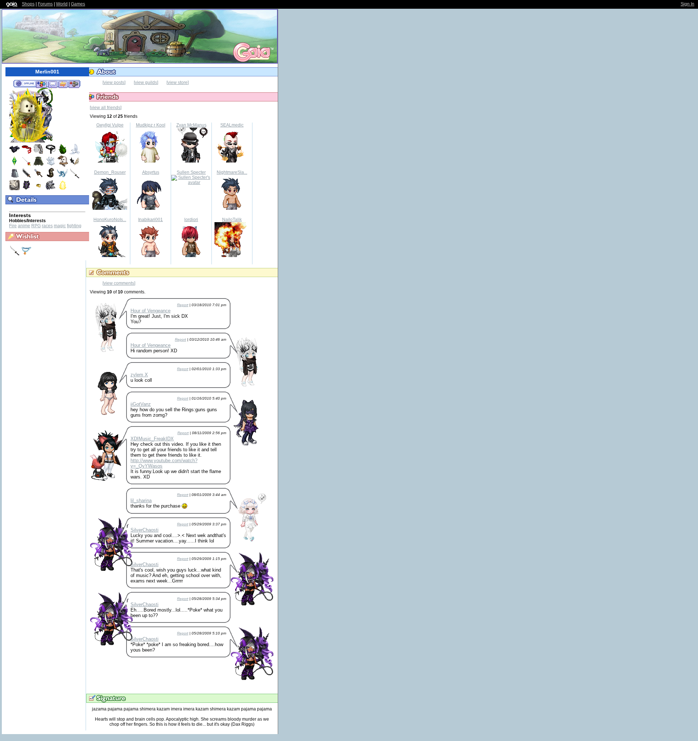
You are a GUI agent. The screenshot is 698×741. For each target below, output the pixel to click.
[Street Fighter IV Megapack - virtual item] (26, 153)
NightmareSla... (232, 172)
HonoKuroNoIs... (109, 219)
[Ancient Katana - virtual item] (74, 177)
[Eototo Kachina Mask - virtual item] (62, 165)
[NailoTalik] (231, 255)
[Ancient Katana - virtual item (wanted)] (15, 254)
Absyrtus (150, 172)
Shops (28, 4)
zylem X (139, 374)
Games (78, 4)
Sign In (687, 4)
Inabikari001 (150, 219)
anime (24, 225)
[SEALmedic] (231, 161)
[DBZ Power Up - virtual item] (62, 189)
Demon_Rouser (110, 172)
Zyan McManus (191, 125)
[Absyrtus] (150, 208)
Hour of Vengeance (151, 310)
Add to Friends (41, 84)
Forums (45, 4)
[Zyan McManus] (191, 161)
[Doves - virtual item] (74, 153)
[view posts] (114, 82)
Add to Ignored (74, 84)
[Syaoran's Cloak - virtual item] (38, 165)
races (47, 225)
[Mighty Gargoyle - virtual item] (14, 189)
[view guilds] (146, 82)
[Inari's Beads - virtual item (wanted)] (26, 254)
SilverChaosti (145, 530)
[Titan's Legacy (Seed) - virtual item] (62, 153)
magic (60, 225)
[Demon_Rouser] (109, 208)
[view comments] (119, 283)
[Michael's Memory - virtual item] (50, 165)
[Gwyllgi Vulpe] (109, 161)
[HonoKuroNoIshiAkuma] (109, 255)
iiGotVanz (141, 404)
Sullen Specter (191, 172)
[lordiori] (191, 255)
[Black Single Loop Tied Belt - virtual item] (50, 153)
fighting (74, 225)
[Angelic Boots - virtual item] (62, 177)
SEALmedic (232, 125)
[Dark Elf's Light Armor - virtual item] (50, 189)
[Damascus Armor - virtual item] (14, 153)
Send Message (52, 84)
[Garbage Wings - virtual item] (74, 165)
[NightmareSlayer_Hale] (231, 208)
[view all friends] (105, 107)
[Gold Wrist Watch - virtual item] (38, 189)
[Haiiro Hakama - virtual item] (14, 177)
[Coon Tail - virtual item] (50, 177)
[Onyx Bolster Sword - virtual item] (26, 177)
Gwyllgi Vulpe (110, 125)
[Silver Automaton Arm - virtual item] (38, 153)
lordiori (191, 219)
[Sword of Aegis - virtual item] (38, 177)
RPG (36, 225)
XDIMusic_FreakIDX (152, 438)
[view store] (178, 82)
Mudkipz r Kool (150, 125)
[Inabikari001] (150, 255)
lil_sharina (141, 500)
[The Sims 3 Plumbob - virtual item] (14, 165)
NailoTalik (232, 219)
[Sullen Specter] (191, 182)
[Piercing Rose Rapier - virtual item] (26, 165)
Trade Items (63, 84)
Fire (13, 225)
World (62, 4)
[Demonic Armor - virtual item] (26, 189)
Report (182, 305)
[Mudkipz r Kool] (150, 161)
